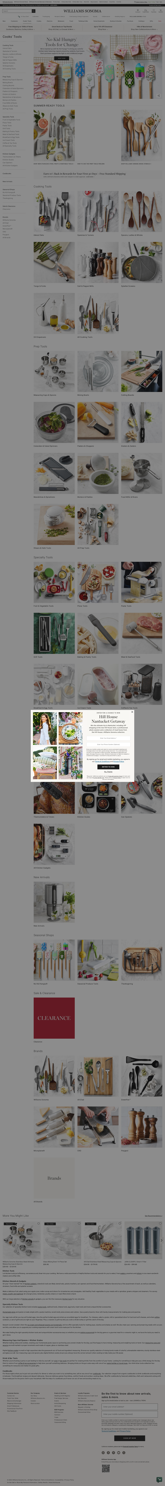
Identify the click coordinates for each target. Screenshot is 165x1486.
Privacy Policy (118, 761)
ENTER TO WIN (108, 767)
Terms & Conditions (102, 761)
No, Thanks (108, 772)
